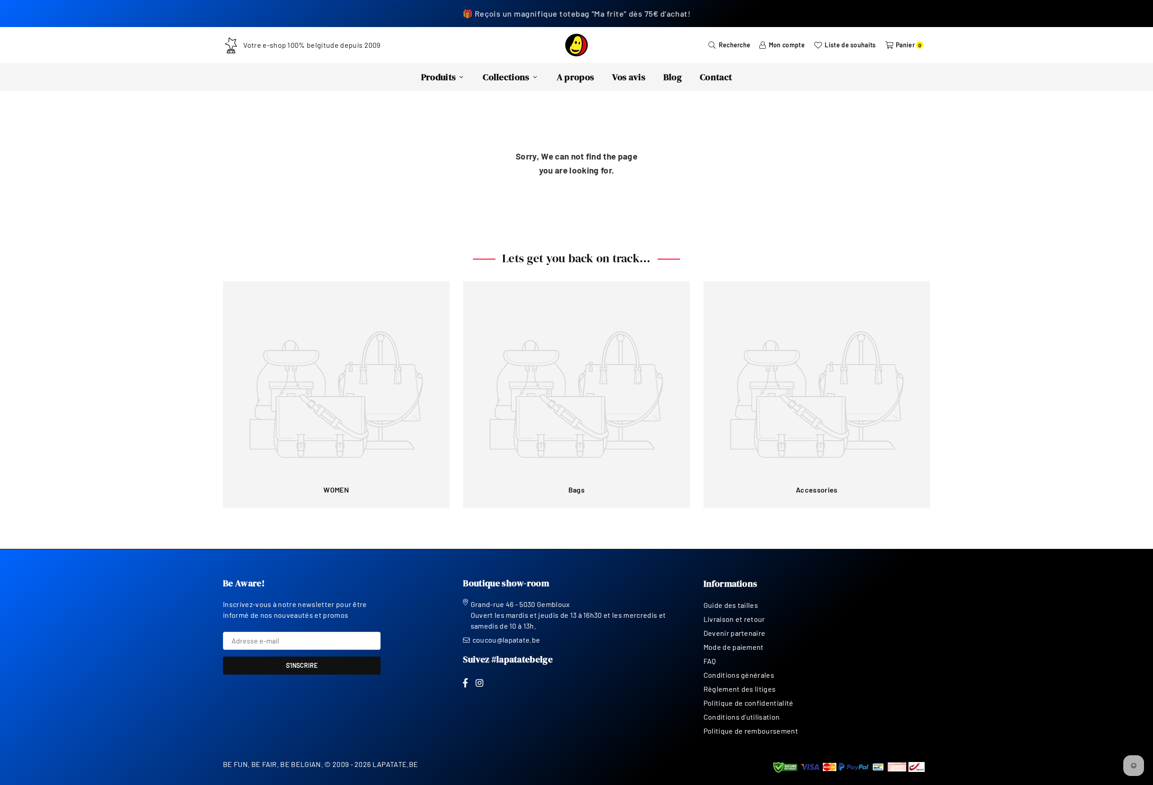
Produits (438, 77)
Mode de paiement (734, 647)
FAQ (710, 661)
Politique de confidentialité (749, 702)
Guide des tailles (731, 605)
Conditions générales (739, 675)
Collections (506, 77)
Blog (672, 77)
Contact (716, 77)
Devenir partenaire (735, 633)
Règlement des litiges (740, 689)
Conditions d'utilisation (742, 716)
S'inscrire (302, 665)
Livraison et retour (734, 619)
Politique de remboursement (751, 730)
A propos (576, 77)
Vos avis (628, 77)
